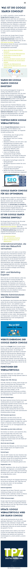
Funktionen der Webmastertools (12, 64)
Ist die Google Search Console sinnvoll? (14, 58)
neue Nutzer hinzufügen (7, 42)
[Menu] (25, 3)
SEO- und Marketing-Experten (12, 238)
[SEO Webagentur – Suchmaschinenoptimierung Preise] (14, 187)
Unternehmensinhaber (9, 236)
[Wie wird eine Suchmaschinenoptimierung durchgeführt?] (14, 336)
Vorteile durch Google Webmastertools (14, 53)
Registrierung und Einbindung (9, 226)
